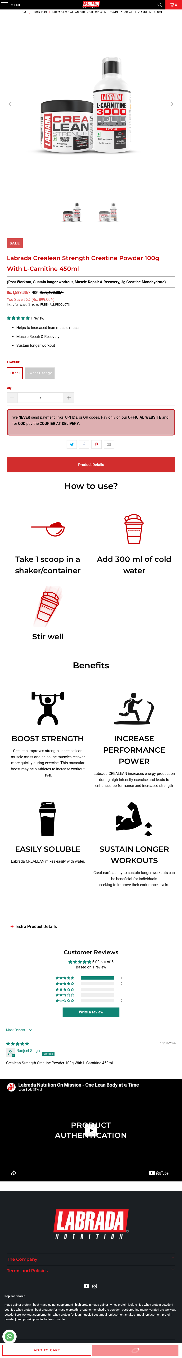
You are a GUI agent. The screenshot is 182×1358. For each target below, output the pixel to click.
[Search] (159, 4)
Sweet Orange (39, 373)
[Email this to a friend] (109, 444)
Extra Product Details (36, 926)
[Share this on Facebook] (84, 444)
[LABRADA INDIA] (91, 4)
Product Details (91, 464)
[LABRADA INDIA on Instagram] (95, 1286)
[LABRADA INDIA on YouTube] (86, 1286)
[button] (18, 318)
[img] (17, 1044)
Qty (9, 388)
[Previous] (10, 104)
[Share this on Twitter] (72, 444)
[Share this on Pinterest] (96, 444)
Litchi (15, 373)
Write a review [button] (91, 1012)
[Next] (171, 104)
